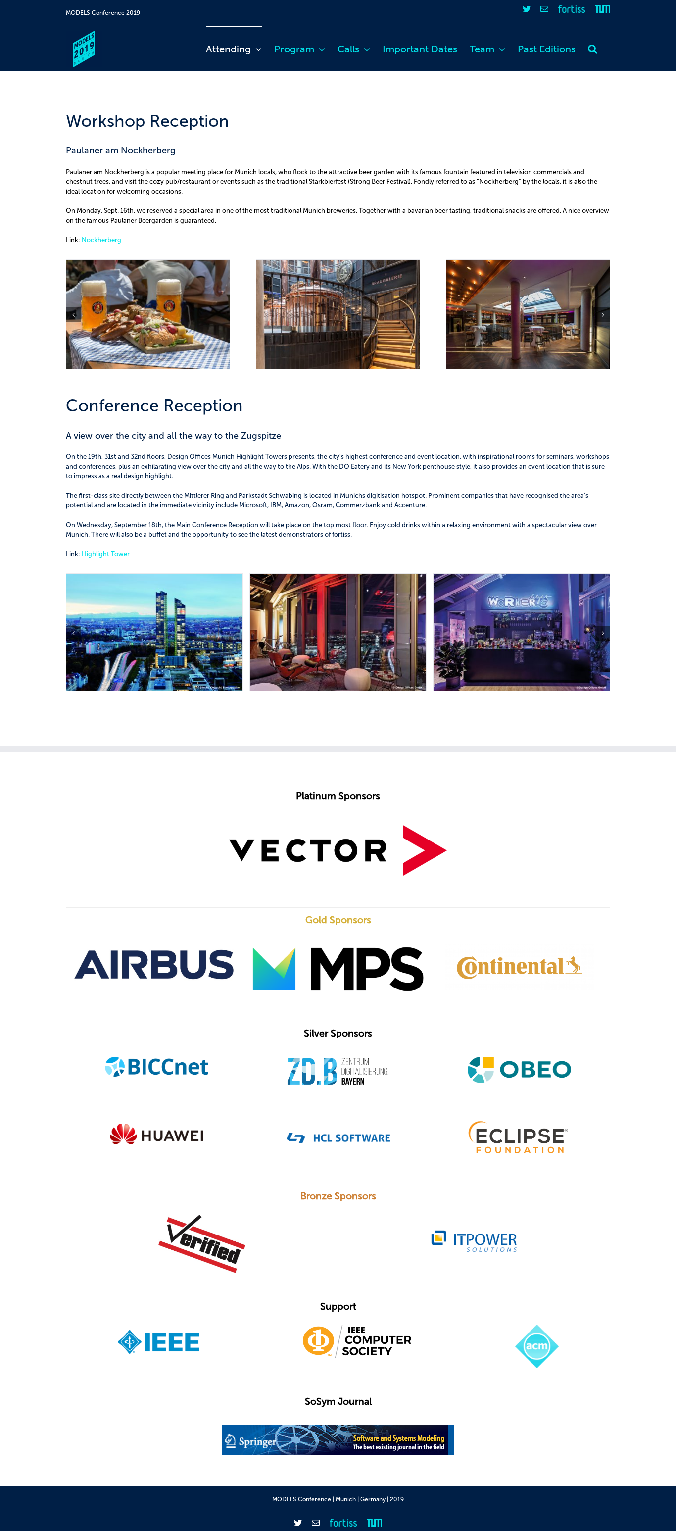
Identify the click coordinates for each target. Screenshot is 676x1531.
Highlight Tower (106, 554)
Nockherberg (101, 240)
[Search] (593, 48)
